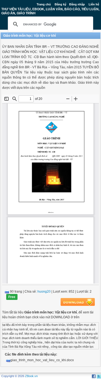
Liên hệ (94, 4)
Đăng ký (60, 4)
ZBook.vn (31, 376)
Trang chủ (44, 4)
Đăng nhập (77, 4)
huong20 (44, 291)
